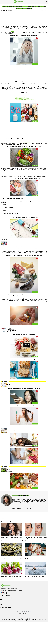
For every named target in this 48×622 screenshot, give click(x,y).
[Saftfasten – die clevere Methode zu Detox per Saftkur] (36, 549)
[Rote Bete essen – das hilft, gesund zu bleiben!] (12, 568)
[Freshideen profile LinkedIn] (28, 611)
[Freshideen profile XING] (30, 611)
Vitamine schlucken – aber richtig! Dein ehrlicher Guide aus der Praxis (11, 384)
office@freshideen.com (6, 595)
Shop (1, 599)
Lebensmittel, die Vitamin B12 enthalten (22, 98)
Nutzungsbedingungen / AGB (5, 607)
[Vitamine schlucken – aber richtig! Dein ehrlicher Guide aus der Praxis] (4, 385)
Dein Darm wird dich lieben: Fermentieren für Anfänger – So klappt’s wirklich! (11, 430)
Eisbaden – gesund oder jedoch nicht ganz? (34, 576)
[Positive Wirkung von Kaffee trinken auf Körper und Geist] (12, 529)
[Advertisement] (24, 18)
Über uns (1, 604)
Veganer (12, 31)
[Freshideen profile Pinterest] (22, 611)
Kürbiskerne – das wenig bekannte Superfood (11, 556)
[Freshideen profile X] (26, 611)
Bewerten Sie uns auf (22, 613)
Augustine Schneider (8, 10)
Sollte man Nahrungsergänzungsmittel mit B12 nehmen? (24, 99)
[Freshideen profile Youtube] (24, 611)
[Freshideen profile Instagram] (19, 611)
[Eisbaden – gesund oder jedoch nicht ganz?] (36, 568)
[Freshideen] (18, 2)
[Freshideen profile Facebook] (17, 611)
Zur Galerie (35, 64)
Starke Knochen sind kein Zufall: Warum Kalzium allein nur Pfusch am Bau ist (11, 330)
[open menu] (46, 2)
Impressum (2, 602)
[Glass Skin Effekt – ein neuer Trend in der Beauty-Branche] (36, 529)
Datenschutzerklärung (4, 601)
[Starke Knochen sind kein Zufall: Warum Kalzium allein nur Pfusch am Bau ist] (4, 330)
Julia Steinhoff (5, 540)
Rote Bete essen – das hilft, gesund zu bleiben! (11, 576)
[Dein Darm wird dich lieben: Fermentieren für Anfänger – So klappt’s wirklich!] (4, 430)
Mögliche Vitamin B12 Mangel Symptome (22, 97)
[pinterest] (37, 38)
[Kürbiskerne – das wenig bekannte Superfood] (12, 549)
